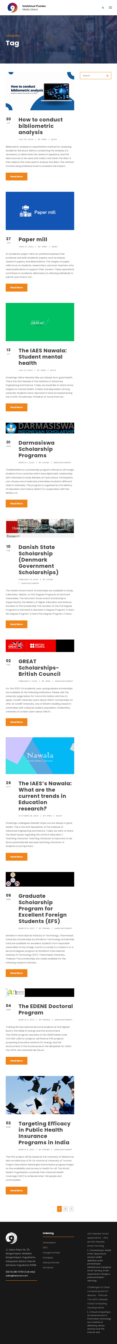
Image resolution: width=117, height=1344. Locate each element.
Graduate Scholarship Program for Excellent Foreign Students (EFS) (43, 908)
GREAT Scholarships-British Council (40, 668)
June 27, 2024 (26, 246)
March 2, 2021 (26, 1149)
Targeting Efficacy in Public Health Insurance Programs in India (45, 1133)
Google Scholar (51, 1252)
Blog (54, 139)
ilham (45, 462)
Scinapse (48, 1257)
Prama (46, 928)
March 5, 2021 (27, 928)
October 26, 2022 (29, 815)
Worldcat (48, 1267)
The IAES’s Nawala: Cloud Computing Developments (97, 1303)
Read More (16, 176)
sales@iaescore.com (17, 1275)
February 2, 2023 (28, 681)
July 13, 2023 (26, 370)
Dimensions (49, 1242)
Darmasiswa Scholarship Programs (37, 449)
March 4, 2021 (27, 1019)
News (55, 246)
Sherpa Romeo (51, 1262)
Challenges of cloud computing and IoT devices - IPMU (98, 1291)
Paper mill (33, 239)
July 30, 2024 (26, 139)
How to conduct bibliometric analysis (41, 126)
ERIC (45, 1247)
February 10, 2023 (28, 579)
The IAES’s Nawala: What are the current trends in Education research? (45, 796)
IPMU (44, 139)
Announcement (62, 462)
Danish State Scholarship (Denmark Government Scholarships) (39, 559)
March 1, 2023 (26, 462)
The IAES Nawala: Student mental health (43, 357)
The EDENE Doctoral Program (46, 1009)
